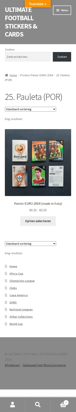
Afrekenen (12, 365)
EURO (13, 302)
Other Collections (21, 317)
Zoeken (10, 49)
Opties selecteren (38, 221)
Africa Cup (16, 273)
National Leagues (21, 309)
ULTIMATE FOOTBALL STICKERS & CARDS (21, 22)
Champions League (22, 281)
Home (13, 75)
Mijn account (12, 405)
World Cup (16, 324)
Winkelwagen (59, 401)
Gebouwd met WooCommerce (44, 365)
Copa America (19, 295)
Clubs (13, 288)
